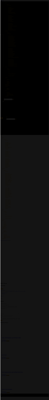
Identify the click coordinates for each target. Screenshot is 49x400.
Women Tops (7, 173)
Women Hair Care (8, 202)
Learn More (33, 1)
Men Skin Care (7, 165)
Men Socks (7, 155)
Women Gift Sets (8, 206)
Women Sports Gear (8, 193)
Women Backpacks (8, 190)
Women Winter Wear (8, 174)
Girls (6, 214)
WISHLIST (3, 238)
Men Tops (6, 142)
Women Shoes (7, 191)
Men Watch (7, 163)
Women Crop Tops (8, 176)
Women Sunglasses (8, 192)
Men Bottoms (7, 144)
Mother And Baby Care (8, 216)
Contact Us (5, 235)
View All (5, 139)
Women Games (7, 199)
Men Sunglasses (7, 156)
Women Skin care (8, 201)
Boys (6, 212)
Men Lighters (7, 160)
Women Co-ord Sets (8, 178)
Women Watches (8, 200)
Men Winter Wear (8, 143)
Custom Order (4, 227)
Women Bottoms (8, 175)
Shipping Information (7, 237)
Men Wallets (7, 164)
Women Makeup (7, 203)
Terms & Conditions (7, 236)
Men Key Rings (7, 159)
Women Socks (7, 195)
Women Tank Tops (8, 177)
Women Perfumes (8, 194)
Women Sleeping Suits (8, 180)
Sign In (5, 230)
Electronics (4, 226)
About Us (5, 234)
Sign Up (5, 231)
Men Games (7, 158)
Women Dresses (7, 179)
